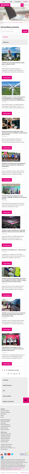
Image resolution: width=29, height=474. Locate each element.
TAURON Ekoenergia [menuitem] (5, 437)
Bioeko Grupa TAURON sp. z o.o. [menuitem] (8, 447)
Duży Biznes (18, 1)
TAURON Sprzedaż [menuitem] (5, 440)
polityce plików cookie (16, 468)
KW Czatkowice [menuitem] (4, 449)
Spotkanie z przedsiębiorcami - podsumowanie (14, 250)
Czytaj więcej (7, 78)
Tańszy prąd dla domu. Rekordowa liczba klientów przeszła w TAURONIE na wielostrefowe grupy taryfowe (14, 132)
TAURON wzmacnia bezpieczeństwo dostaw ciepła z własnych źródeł (13, 63)
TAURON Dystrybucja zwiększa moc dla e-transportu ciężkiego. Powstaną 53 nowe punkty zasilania (14, 197)
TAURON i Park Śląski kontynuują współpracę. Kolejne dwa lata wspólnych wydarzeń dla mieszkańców (14, 164)
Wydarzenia (6, 42)
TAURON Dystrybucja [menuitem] (5, 435)
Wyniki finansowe (7, 385)
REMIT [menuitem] (2, 415)
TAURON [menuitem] (3, 409)
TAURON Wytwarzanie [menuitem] (6, 434)
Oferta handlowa (7, 396)
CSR (4, 391)
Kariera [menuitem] (2, 417)
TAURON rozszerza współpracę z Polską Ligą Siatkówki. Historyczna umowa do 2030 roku (13, 231)
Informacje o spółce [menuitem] (5, 421)
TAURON (25, 1)
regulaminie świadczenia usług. (14, 469)
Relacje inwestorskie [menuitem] (5, 412)
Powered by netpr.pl (24, 472)
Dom (4, 1)
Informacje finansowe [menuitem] (6, 426)
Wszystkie (5, 37)
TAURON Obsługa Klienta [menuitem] (6, 444)
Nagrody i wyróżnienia (8, 401)
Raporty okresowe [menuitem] (5, 429)
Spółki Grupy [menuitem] (4, 432)
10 (2, 370)
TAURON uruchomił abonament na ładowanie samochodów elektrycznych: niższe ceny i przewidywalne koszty (13, 314)
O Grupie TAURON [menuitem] (5, 410)
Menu (25, 5)
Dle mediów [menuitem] (3, 414)
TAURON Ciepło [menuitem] (4, 442)
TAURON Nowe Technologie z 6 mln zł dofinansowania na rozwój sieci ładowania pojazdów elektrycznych (13, 348)
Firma (11, 1)
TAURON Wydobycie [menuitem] (5, 438)
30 (6, 370)
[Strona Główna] (5, 5)
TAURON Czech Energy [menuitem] (6, 446)
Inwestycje (5, 380)
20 (4, 370)
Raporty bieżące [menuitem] (4, 428)
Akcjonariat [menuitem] (3, 423)
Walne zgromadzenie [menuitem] (5, 424)
